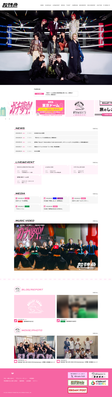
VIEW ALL (95, 128)
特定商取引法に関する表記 (10, 381)
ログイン (35, 381)
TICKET (68, 5)
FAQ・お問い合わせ (9, 378)
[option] (20, 108)
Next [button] (9, 118)
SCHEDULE (48, 5)
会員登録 (28, 381)
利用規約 (32, 378)
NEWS (42, 5)
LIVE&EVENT (56, 5)
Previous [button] (6, 118)
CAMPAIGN (75, 5)
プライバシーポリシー (21, 378)
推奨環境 (22, 381)
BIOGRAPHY (82, 5)
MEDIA (63, 5)
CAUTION (99, 5)
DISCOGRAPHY (91, 5)
